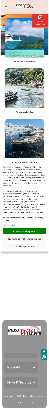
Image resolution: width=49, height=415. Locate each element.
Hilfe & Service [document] (19, 382)
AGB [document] (19, 396)
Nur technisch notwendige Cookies (24, 238)
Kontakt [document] (14, 367)
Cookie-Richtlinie (9, 226)
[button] (24, 330)
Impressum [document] (9, 396)
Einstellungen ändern (24, 246)
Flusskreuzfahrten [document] (25, 112)
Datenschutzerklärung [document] (34, 396)
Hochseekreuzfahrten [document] (24, 61)
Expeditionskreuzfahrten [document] (24, 162)
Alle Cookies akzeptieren (24, 231)
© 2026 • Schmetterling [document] (24, 402)
